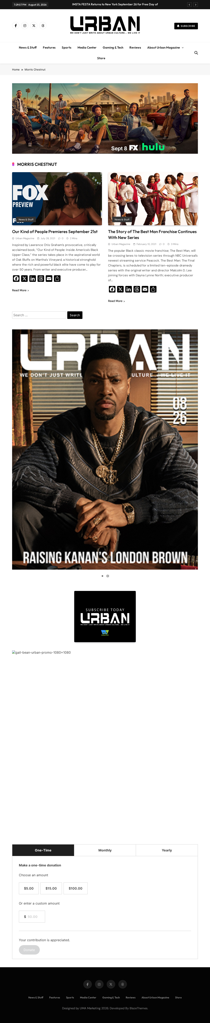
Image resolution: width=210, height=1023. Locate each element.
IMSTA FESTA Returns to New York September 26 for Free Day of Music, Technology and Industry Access (115, 4)
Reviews (135, 47)
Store (101, 58)
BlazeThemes (138, 1008)
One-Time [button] (43, 850)
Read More (19, 290)
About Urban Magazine (163, 47)
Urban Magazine (25, 238)
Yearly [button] (167, 850)
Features (49, 47)
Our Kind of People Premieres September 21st (55, 231)
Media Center (87, 47)
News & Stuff (28, 47)
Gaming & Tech (113, 47)
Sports (66, 47)
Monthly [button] (105, 850)
